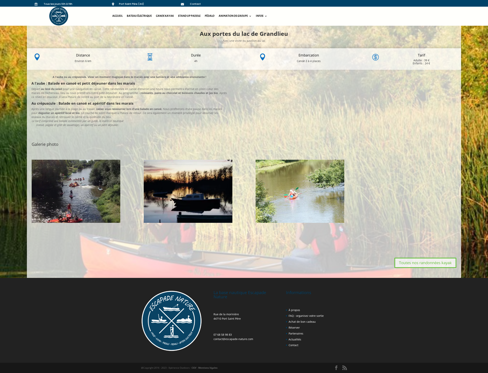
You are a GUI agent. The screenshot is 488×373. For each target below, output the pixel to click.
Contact (195, 4)
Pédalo (209, 16)
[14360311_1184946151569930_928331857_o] (76, 222)
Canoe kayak (165, 16)
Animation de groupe (233, 16)
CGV (194, 367)
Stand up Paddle (189, 16)
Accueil (117, 16)
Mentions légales (208, 367)
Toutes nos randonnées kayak (425, 262)
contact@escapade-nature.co (232, 339)
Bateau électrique (139, 16)
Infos (259, 16)
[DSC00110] (188, 222)
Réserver (294, 327)
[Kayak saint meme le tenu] (300, 222)
